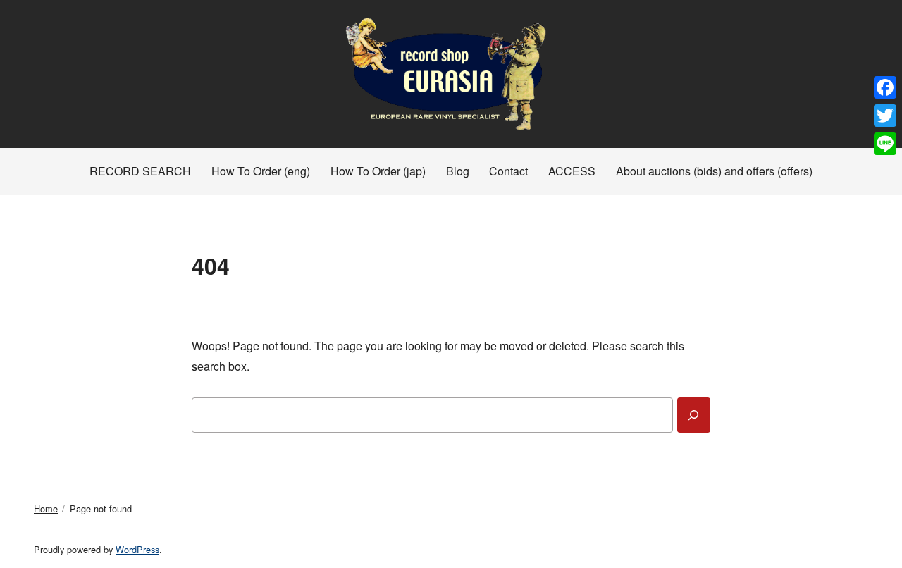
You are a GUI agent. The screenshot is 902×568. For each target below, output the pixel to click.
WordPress (137, 549)
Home (46, 508)
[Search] (693, 415)
